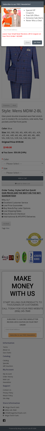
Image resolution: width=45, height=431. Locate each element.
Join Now (37, 42)
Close (28, 42)
